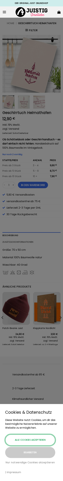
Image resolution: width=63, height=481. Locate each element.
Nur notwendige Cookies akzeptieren (30, 462)
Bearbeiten (30, 452)
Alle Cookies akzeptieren (30, 439)
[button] (4, 12)
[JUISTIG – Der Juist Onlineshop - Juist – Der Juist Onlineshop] (31, 12)
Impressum (14, 472)
